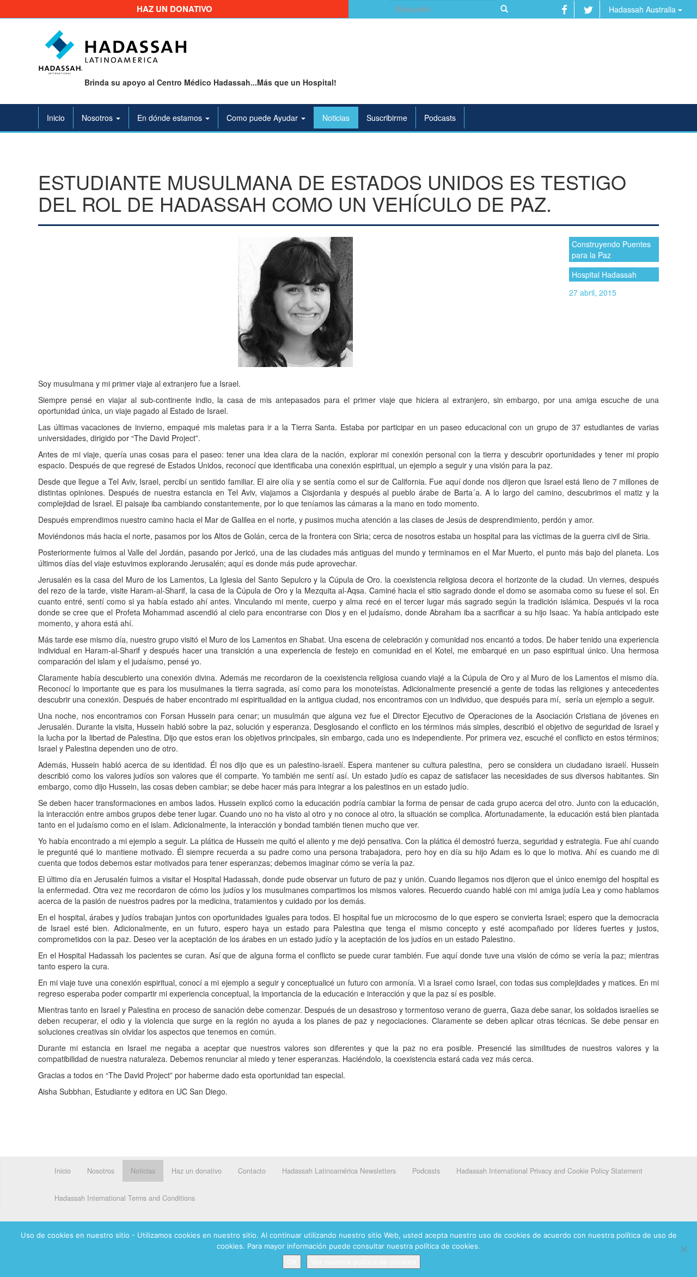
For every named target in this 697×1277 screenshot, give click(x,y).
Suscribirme (386, 117)
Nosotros (98, 117)
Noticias (336, 117)
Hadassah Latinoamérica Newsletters (339, 1171)
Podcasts (440, 117)
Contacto (252, 1171)
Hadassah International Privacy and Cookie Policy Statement (549, 1171)
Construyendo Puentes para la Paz (611, 249)
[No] (683, 1249)
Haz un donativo (174, 9)
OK (292, 1261)
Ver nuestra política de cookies (363, 1261)
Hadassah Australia (643, 9)
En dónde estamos (170, 117)
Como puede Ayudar (263, 117)
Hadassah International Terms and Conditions (124, 1198)
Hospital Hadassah (604, 274)
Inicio (56, 117)
